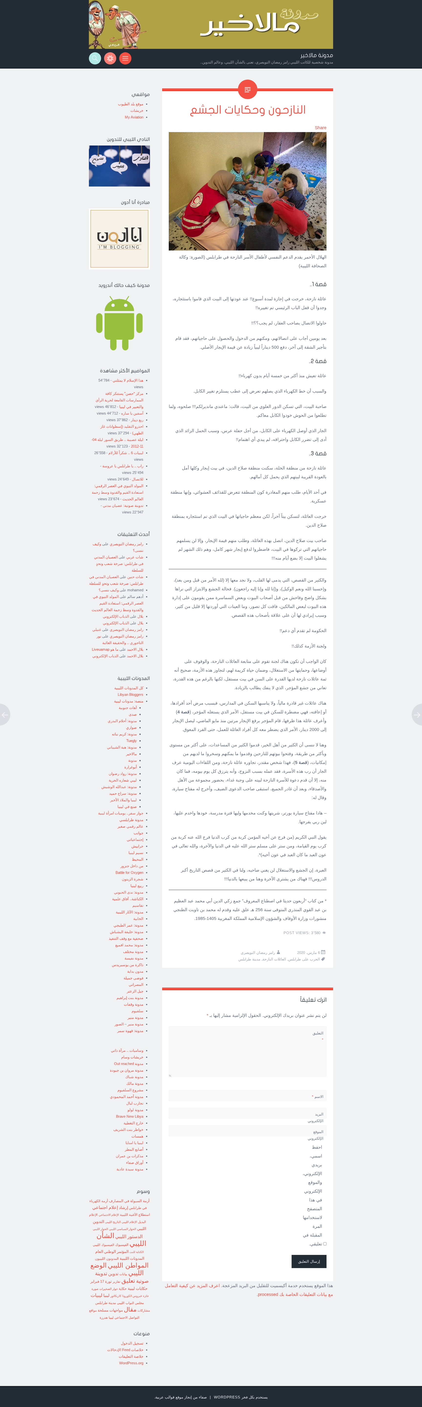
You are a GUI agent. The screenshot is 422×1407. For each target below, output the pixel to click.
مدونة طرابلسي (131, 820)
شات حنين (135, 577)
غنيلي (96, 629)
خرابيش (137, 846)
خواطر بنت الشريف (128, 1129)
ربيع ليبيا (136, 886)
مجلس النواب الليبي (130, 1303)
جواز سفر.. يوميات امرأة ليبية (120, 813)
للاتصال (137, 479)
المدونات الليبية (132, 1258)
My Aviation (134, 117)
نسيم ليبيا (135, 853)
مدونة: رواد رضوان (123, 773)
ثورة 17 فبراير (101, 1281)
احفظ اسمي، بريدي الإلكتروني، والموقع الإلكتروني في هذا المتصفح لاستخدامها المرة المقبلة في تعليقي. (312, 1195)
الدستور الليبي (129, 1236)
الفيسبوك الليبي (103, 1245)
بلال (140, 616)
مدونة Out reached (128, 1064)
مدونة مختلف (133, 951)
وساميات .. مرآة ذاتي (127, 1050)
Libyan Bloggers (130, 694)
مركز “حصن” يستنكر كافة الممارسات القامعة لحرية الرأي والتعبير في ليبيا (119, 400)
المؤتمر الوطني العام (111, 1252)
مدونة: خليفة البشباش (126, 932)
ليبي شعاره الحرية (123, 780)
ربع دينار (137, 420)
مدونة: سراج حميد (123, 793)
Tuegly (131, 741)
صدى (133, 714)
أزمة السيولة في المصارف (129, 1201)
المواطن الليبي (128, 1265)
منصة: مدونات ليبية (128, 701)
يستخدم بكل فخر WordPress (241, 1397)
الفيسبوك (121, 1245)
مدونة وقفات (133, 1004)
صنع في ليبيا (127, 806)
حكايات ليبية (138, 1288)
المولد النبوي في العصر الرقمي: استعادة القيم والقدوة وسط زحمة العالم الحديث (117, 492)
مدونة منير (135, 1017)
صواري (131, 727)
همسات (137, 1136)
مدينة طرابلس (249, 959)
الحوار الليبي (100, 1228)
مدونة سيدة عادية (129, 1169)
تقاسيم (137, 905)
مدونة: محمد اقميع (129, 945)
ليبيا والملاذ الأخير (123, 800)
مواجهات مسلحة (110, 1310)
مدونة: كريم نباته (124, 734)
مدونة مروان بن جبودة (126, 1070)
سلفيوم (137, 1011)
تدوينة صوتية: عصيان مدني (123, 505)
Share (321, 127)
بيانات (123, 1274)
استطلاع (144, 1215)
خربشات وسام (132, 1057)
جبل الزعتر (135, 991)
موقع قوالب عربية (169, 1397)
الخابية (138, 919)
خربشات (136, 110)
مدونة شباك (134, 1077)
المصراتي (136, 984)
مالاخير (131, 754)
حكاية (123, 1289)
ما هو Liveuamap (105, 649)
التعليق (318, 1036)
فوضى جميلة (133, 978)
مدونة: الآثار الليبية (129, 912)
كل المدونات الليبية (128, 688)
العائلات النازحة (274, 959)
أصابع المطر (134, 1149)
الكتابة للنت (136, 1251)
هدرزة (104, 1317)
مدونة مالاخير (317, 55)
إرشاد (123, 1207)
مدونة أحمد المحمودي (126, 1096)
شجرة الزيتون (132, 879)
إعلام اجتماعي (105, 1207)
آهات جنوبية (128, 708)
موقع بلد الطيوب (130, 104)
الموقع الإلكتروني (315, 1135)
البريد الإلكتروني (315, 1120)
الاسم (317, 1096)
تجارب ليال (134, 1103)
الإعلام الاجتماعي (109, 1214)
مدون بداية (135, 971)
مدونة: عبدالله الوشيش (119, 787)
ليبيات (96, 1295)
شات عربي (134, 557)
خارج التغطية (133, 1123)
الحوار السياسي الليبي (122, 1228)
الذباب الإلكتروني (116, 616)
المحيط (137, 859)
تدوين (113, 1273)
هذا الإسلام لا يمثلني (128, 380)
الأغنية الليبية (128, 1215)
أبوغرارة (130, 767)
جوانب (138, 833)
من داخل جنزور (131, 866)
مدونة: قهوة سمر (130, 1031)
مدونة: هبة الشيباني (122, 747)
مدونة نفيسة (134, 958)
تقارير (116, 1281)
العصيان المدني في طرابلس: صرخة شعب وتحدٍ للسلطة (118, 563)
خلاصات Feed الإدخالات (125, 1350)
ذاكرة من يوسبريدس (127, 965)
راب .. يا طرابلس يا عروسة (122, 466)
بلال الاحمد (135, 649)
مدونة (132, 760)
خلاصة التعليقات (131, 1356)
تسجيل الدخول (132, 1343)
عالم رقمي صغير (130, 826)
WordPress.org (131, 1363)
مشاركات (143, 1310)
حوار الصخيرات (108, 1288)
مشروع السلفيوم (130, 1090)
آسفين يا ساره (132, 413)
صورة (95, 1288)
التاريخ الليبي (113, 1221)
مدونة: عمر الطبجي (128, 925)
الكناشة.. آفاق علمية (127, 899)
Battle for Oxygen (129, 872)
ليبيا (106, 1295)
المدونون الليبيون (107, 1259)
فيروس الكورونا (132, 1295)
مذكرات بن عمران (129, 1156)
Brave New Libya (129, 1116)
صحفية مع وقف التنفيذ (126, 938)
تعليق (128, 1280)
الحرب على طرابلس (304, 959)
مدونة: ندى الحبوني (128, 892)
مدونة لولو (135, 1110)
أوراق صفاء (134, 1162)
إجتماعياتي (135, 839)
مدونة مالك (134, 1083)
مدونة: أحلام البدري (122, 721)
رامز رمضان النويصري (258, 952)
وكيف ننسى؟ (109, 590)
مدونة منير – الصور (129, 1024)
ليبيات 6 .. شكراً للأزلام (125, 453)
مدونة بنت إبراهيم (129, 998)
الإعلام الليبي (129, 1221)
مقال (130, 1309)
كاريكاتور (115, 1295)
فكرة (145, 1295)
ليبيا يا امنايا (134, 1143)
